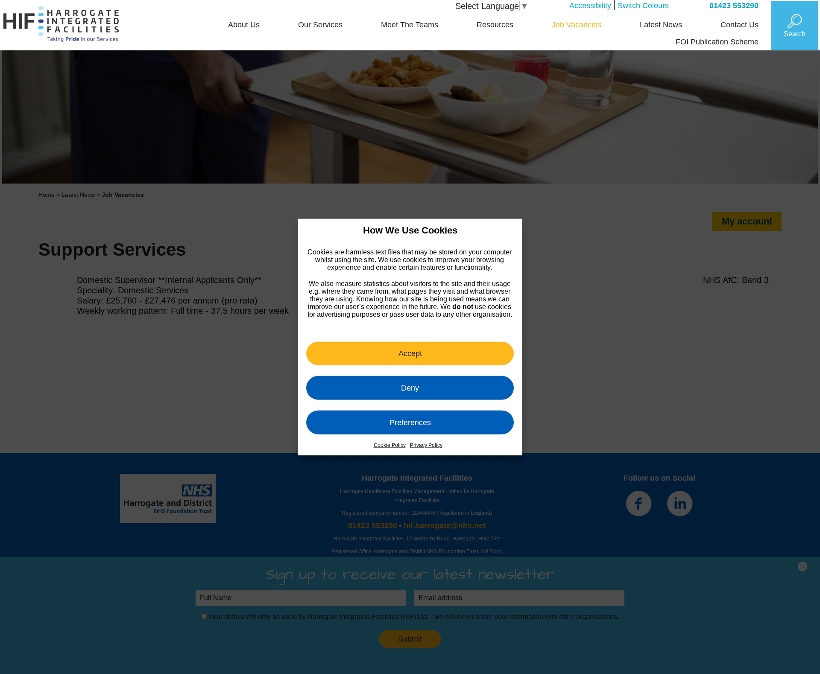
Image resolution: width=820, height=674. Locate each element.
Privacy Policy (426, 445)
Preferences (410, 422)
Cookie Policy (390, 445)
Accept (410, 353)
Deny (410, 387)
